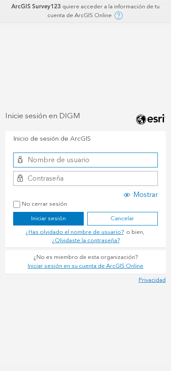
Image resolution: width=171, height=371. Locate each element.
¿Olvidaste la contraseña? (86, 240)
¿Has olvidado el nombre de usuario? (74, 232)
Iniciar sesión (48, 218)
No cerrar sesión (44, 204)
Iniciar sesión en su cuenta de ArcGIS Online (85, 266)
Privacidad (152, 280)
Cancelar (122, 218)
